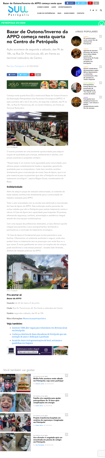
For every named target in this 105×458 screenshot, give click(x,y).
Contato (80, 13)
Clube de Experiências (46, 13)
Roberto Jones (40, 383)
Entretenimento (65, 7)
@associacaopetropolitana (34, 319)
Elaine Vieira (39, 405)
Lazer (53, 7)
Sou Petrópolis (17, 66)
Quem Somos (69, 13)
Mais (59, 13)
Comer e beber (43, 7)
